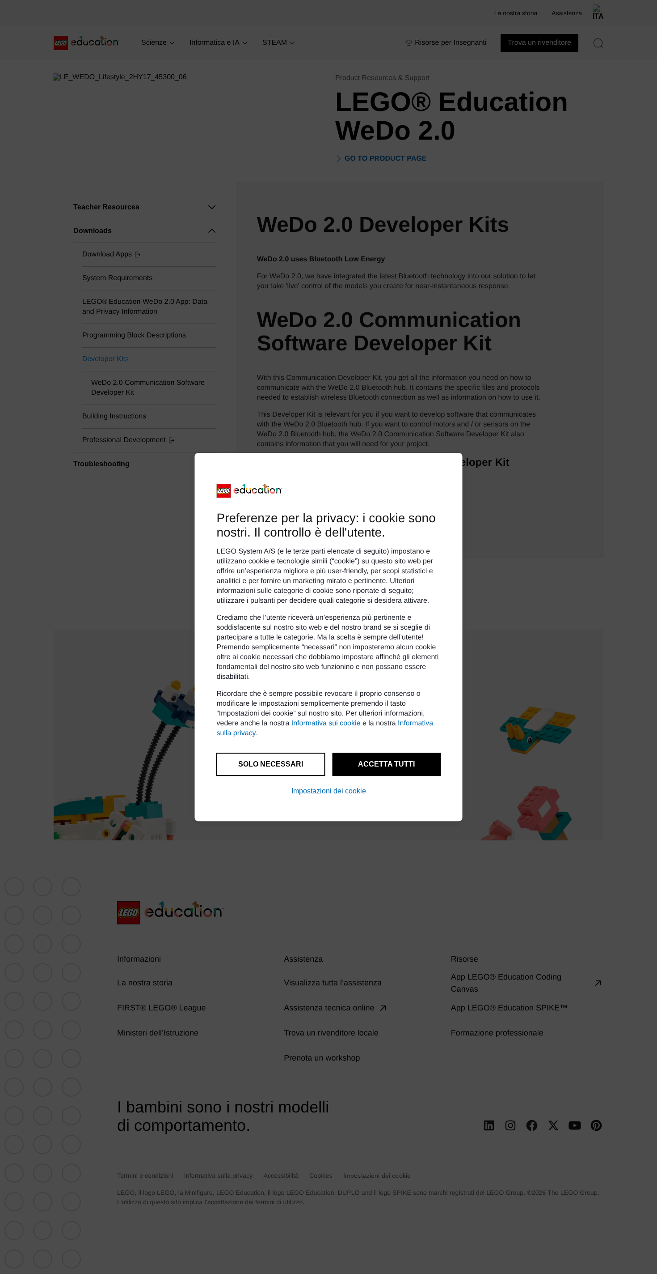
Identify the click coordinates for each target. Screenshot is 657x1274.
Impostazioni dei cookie (328, 791)
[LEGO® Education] (250, 491)
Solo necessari (270, 764)
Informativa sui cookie (326, 723)
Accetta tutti (386, 764)
